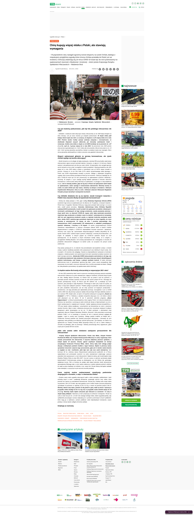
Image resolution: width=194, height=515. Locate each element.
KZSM (91, 413)
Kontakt (59, 461)
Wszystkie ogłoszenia (133, 363)
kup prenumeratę (131, 405)
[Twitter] (141, 3)
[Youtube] (138, 3)
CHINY (87, 413)
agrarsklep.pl (108, 480)
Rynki (58, 7)
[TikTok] (143, 3)
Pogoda (107, 467)
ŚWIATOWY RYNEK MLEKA (69, 413)
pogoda (129, 198)
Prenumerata (109, 7)
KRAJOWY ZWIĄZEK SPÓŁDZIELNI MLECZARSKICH (70, 416)
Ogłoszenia (123, 7)
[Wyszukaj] (141, 7)
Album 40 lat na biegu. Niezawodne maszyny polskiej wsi (94, 466)
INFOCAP (94, 7)
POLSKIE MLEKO (87, 416)
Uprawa (73, 7)
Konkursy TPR (108, 472)
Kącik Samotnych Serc (110, 476)
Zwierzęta (88, 7)
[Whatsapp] (114, 69)
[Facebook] (133, 3)
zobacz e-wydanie (131, 400)
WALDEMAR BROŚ (97, 416)
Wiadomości (53, 7)
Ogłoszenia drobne (110, 470)
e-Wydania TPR (109, 474)
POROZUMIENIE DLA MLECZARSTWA (88, 418)
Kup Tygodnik (90, 463)
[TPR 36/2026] (131, 382)
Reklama (60, 463)
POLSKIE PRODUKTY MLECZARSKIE (92, 420)
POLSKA (60, 413)
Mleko (83, 7)
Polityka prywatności (62, 465)
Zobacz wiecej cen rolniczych (130, 252)
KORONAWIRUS (74, 418)
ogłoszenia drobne (133, 261)
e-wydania (116, 7)
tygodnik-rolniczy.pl (55, 37)
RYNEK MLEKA (80, 413)
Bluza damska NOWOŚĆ (92, 478)
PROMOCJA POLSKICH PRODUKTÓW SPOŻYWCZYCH (70, 420)
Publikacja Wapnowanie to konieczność (95, 469)
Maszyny (78, 7)
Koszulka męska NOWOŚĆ (92, 476)
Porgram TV (108, 478)
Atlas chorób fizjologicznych (93, 474)
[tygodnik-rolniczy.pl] (55, 3)
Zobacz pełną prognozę (128, 213)
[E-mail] (110, 69)
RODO (59, 470)
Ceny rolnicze (100, 7)
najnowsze (130, 86)
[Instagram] (135, 3)
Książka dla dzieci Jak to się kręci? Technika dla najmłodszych (94, 481)
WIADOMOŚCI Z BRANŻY (63, 418)
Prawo (68, 7)
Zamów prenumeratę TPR (92, 461)
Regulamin (60, 467)
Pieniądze (63, 7)
